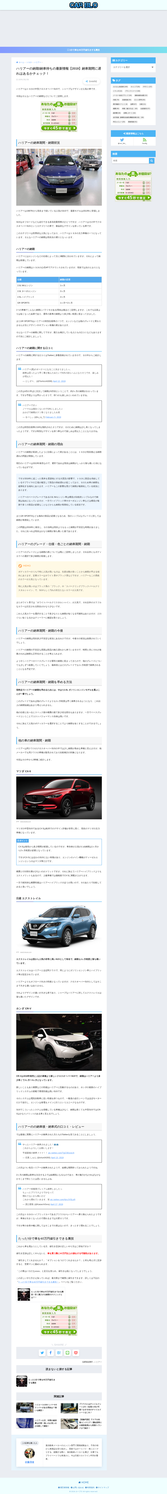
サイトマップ (103, 1487)
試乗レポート (130, 113)
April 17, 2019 (56, 1204)
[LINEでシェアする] (67, 1352)
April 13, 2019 (57, 1157)
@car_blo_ (122, 143)
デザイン (147, 87)
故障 (134, 104)
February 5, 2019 (53, 417)
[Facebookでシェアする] (50, 1352)
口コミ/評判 (139, 100)
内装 (116, 100)
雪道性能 (132, 122)
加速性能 (126, 100)
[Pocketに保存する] (75, 1352)
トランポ (117, 91)
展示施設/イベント (120, 104)
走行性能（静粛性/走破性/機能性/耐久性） (128, 117)
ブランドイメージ (132, 91)
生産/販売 (145, 108)
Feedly (144, 143)
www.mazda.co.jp (25, 821)
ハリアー (98, 1362)
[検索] (151, 160)
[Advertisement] (83, 28)
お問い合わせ (78, 1487)
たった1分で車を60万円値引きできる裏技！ (38, 1282)
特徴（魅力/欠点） (129, 108)
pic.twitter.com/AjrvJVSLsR (62, 1199)
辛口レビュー (119, 122)
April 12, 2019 (59, 381)
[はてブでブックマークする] (59, 1352)
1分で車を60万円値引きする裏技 (84, 50)
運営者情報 (64, 1487)
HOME (85, 1482)
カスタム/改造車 (120, 87)
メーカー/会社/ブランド (122, 95)
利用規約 (91, 1487)
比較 (143, 104)
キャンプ (135, 87)
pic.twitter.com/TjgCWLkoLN (61, 1153)
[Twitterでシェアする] (42, 1352)
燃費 (116, 108)
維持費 (117, 113)
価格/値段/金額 (141, 95)
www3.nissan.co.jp (25, 952)
